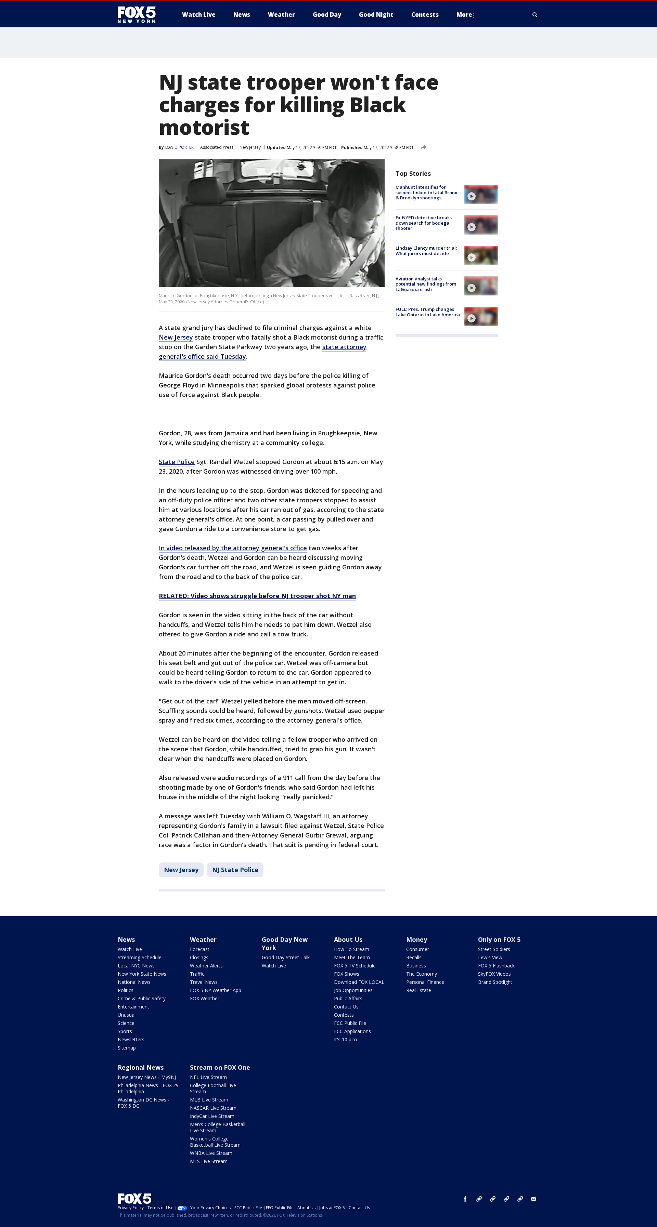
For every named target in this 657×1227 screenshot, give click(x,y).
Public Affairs (348, 998)
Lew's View (490, 957)
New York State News (142, 974)
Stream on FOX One (220, 1067)
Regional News (141, 1067)
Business (416, 965)
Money (416, 939)
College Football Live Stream (213, 1088)
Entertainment (133, 1006)
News (126, 939)
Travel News (204, 982)
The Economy (421, 974)
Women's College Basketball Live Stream (215, 1141)
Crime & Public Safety (142, 998)
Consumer (417, 949)
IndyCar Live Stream (212, 1116)
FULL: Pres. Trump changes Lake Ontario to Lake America (428, 312)
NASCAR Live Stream (213, 1108)
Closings (199, 957)
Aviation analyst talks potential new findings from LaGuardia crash (426, 284)
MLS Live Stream (209, 1161)
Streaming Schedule (140, 957)
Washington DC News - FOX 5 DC (143, 1102)
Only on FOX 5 (499, 939)
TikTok (492, 1198)
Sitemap (127, 1047)
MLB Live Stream (209, 1099)
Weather (203, 939)
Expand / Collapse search (535, 15)
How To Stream (351, 949)
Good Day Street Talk (286, 957)
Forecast (199, 949)
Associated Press (216, 147)
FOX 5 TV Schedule (355, 965)
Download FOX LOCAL (359, 982)
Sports (125, 1031)
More (464, 14)
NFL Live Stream (208, 1077)
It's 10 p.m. (346, 1039)
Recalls (414, 957)
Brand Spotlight (495, 982)
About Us (348, 939)
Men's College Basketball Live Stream (217, 1127)
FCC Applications (352, 1031)
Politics (125, 990)
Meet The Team (352, 957)
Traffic (197, 974)
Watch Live (130, 949)
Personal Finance (425, 982)
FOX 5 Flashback (496, 965)
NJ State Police (235, 870)
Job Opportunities (353, 990)
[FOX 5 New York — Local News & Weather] (140, 14)
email (533, 1198)
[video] (481, 194)
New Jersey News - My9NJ (147, 1077)
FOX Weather (204, 998)
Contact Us (346, 1006)
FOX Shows (346, 974)
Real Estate (418, 990)
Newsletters (131, 1039)
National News (134, 982)
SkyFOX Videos (494, 974)
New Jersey (250, 147)
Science (126, 1023)
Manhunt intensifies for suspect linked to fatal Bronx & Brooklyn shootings (426, 192)
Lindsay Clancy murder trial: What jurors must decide (426, 251)
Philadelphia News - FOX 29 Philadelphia (148, 1088)
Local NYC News (136, 965)
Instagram (479, 1198)
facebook (465, 1198)
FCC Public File (350, 1023)
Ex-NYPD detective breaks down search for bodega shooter (424, 222)
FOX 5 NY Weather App (215, 990)
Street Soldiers (494, 949)
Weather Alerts (206, 965)
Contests (344, 1015)
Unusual (127, 1015)
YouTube (506, 1198)
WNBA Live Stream (211, 1153)
